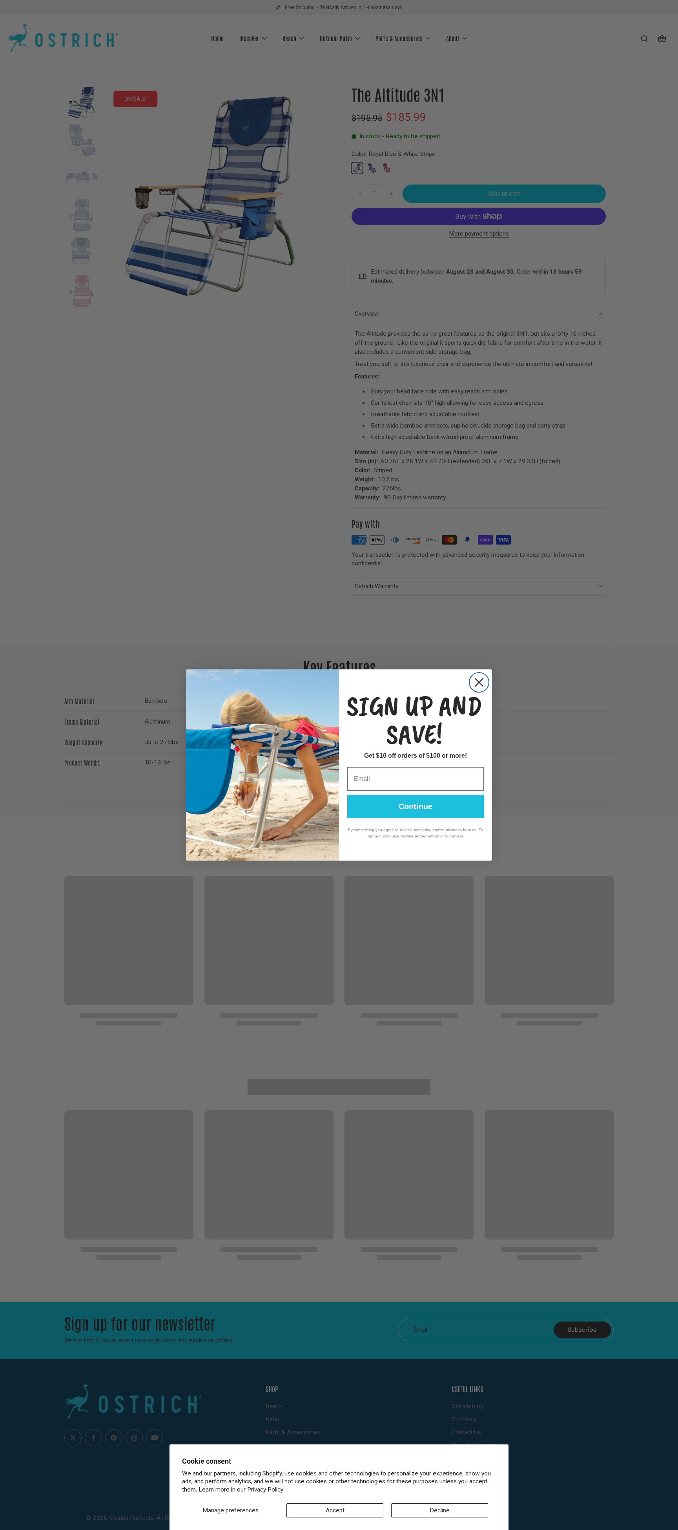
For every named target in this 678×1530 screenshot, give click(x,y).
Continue (415, 806)
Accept (335, 1510)
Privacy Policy (265, 1489)
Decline (440, 1510)
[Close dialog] (479, 682)
